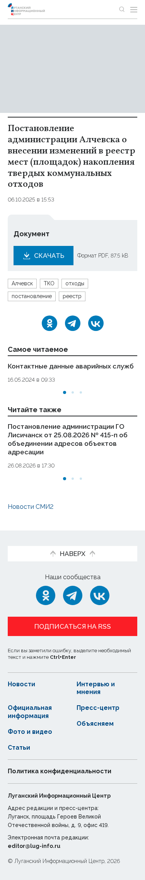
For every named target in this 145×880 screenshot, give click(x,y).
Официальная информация (30, 712)
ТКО (49, 283)
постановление (32, 296)
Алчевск (22, 283)
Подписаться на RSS (72, 626)
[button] (64, 392)
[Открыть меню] (134, 9)
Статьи (19, 747)
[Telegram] (72, 323)
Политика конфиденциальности (59, 771)
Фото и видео (30, 731)
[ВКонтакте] (96, 323)
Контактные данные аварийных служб (71, 366)
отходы (74, 283)
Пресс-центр (98, 707)
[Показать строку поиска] (122, 9)
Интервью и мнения (96, 688)
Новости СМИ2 (30, 506)
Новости (21, 684)
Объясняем (95, 723)
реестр (72, 296)
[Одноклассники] (49, 323)
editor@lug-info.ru (34, 846)
